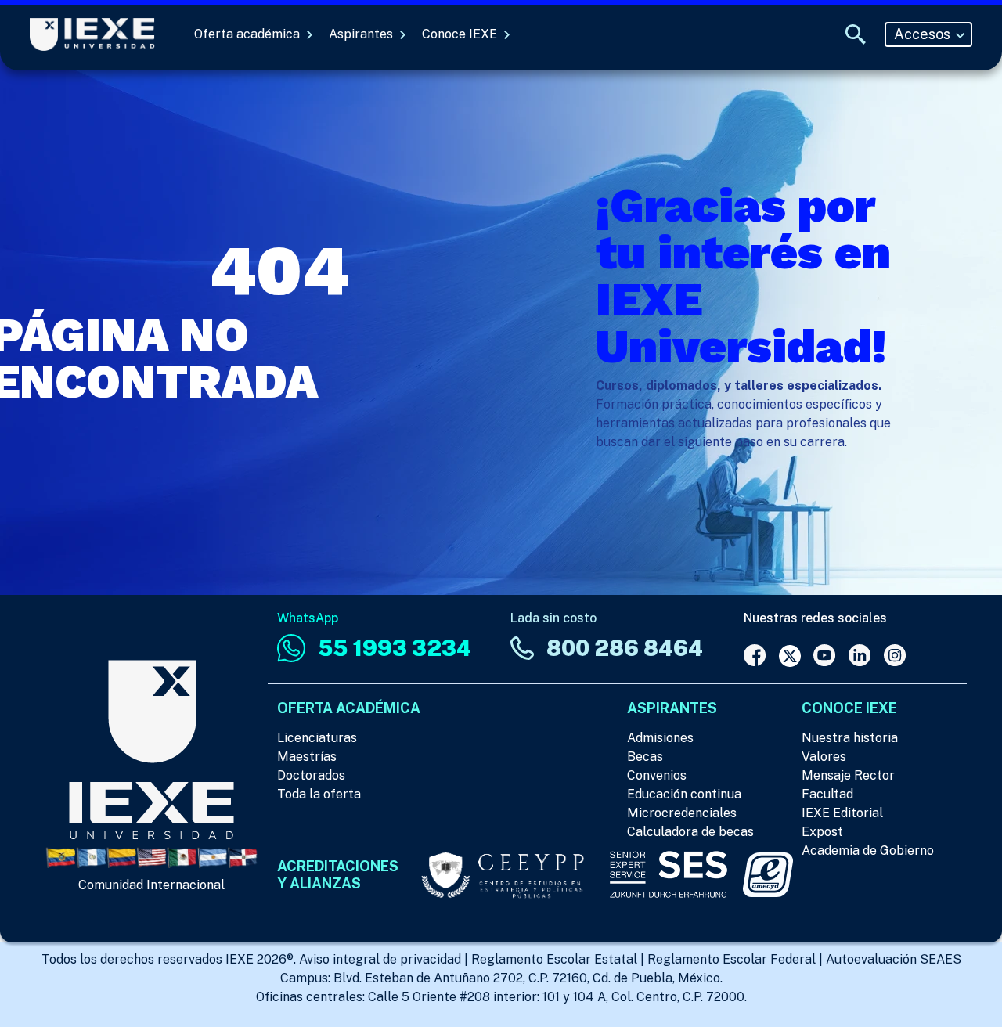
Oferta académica (248, 34)
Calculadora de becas (690, 831)
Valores (824, 756)
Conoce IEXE (461, 34)
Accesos (923, 34)
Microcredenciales (682, 812)
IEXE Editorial (842, 812)
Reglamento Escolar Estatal (554, 959)
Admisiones (660, 737)
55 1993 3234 (394, 648)
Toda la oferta (319, 794)
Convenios (657, 775)
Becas (645, 756)
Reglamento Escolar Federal (731, 959)
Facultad (827, 794)
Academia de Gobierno (868, 850)
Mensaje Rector (848, 775)
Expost (822, 831)
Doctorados (311, 775)
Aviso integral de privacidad (380, 959)
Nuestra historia (850, 737)
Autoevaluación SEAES (893, 959)
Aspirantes (362, 34)
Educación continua (684, 794)
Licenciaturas (317, 737)
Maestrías (307, 756)
